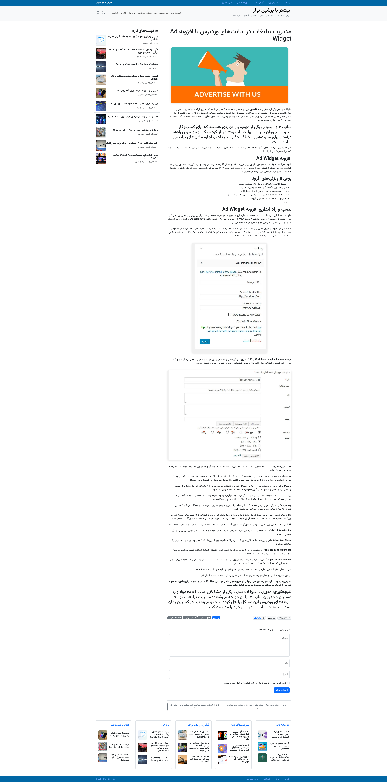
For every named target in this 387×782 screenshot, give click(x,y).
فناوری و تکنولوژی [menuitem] (118, 13)
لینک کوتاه (258, 618)
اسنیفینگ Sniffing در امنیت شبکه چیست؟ (137, 64)
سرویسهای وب (240, 724)
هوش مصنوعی (120, 724)
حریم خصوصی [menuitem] (253, 779)
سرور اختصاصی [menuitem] (243, 2)
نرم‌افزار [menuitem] (131, 13)
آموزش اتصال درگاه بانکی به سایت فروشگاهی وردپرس (280, 734)
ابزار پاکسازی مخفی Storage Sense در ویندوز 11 (134, 104)
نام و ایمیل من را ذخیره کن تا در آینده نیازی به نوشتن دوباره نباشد (255, 683)
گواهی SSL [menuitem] (259, 2)
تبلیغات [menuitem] (266, 779)
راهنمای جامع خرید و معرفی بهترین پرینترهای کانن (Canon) (134, 77)
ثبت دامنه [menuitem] (287, 2)
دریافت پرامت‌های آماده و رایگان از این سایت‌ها (135, 130)
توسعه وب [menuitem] (176, 13)
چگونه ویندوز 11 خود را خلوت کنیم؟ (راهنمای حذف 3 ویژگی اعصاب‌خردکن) (132, 51)
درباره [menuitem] (277, 779)
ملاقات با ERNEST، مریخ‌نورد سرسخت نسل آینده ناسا (199, 759)
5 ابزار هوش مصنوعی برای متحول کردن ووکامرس (279, 746)
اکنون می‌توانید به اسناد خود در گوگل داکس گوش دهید (239, 759)
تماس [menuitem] (286, 779)
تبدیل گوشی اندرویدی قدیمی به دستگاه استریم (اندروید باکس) (135, 156)
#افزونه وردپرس (204, 618)
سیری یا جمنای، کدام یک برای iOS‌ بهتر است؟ (136, 91)
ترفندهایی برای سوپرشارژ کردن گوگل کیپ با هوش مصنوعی (239, 748)
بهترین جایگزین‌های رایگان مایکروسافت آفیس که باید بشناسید (132, 38)
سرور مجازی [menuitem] (227, 2)
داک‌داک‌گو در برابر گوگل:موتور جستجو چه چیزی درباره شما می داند (239, 735)
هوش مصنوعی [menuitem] (145, 13)
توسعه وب (282, 724)
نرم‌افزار (165, 724)
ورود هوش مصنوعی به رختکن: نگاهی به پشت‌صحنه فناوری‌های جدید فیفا (199, 746)
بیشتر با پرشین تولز (271, 10)
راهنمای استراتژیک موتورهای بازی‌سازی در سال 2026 (132, 117)
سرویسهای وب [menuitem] (161, 13)
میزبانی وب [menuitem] (273, 2)
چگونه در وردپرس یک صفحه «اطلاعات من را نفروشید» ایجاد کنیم (279, 757)
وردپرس (216, 618)
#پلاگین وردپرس (190, 618)
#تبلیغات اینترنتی (175, 618)
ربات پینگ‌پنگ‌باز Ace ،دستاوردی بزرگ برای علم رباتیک (132, 143)
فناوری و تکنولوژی (198, 724)
